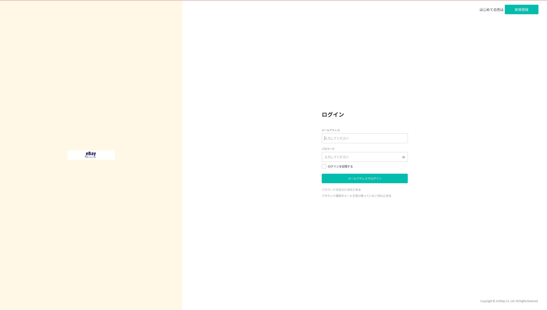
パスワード (328, 148)
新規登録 (522, 9)
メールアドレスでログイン (365, 178)
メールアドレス (331, 130)
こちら (356, 190)
